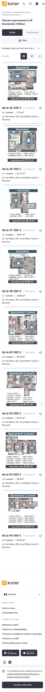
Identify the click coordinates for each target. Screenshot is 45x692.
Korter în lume (8, 608)
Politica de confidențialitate (14, 629)
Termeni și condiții (10, 638)
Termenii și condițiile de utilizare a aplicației (22, 634)
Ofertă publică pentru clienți (14, 643)
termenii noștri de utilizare (18, 677)
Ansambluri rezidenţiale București (16, 12)
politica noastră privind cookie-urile (22, 674)
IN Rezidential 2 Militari (11, 15)
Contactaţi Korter (10, 613)
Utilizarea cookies (10, 625)
